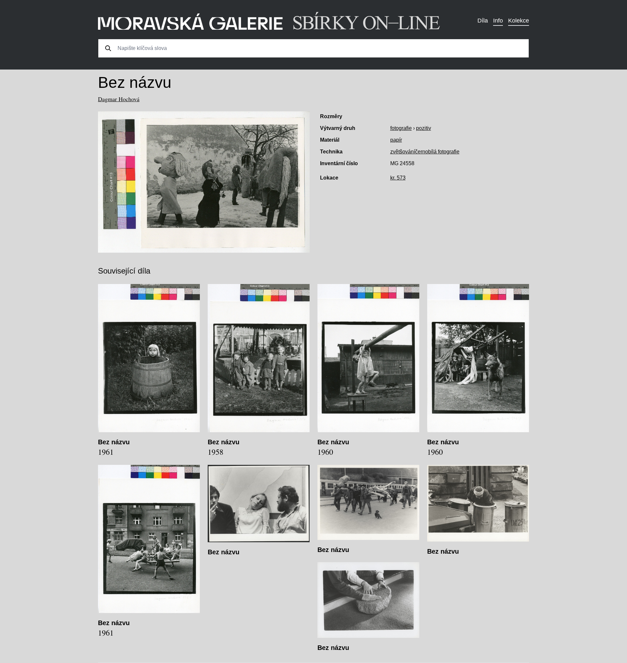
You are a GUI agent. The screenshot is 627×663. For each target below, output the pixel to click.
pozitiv (423, 128)
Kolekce (518, 20)
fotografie (401, 128)
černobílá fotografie (437, 151)
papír (396, 140)
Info (498, 20)
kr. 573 (398, 178)
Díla (482, 20)
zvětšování (402, 151)
